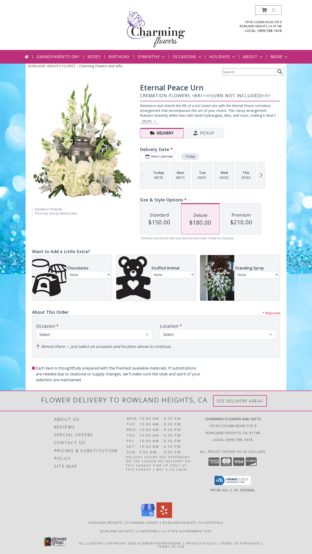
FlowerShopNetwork (159, 543)
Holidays (219, 56)
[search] (280, 71)
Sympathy (149, 56)
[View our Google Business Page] (148, 516)
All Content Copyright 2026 (107, 543)
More (277, 56)
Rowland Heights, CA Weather (129, 531)
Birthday (118, 56)
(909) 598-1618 (269, 30)
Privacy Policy (201, 543)
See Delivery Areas (240, 401)
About (250, 56)
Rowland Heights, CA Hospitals (193, 522)
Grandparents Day (58, 56)
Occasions (184, 56)
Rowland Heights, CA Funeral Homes (124, 522)
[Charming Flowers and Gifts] (156, 27)
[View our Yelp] (164, 516)
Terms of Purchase (240, 543)
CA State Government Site (187, 531)
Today (190, 156)
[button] (268, 10)
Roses (94, 56)
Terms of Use (171, 546)
